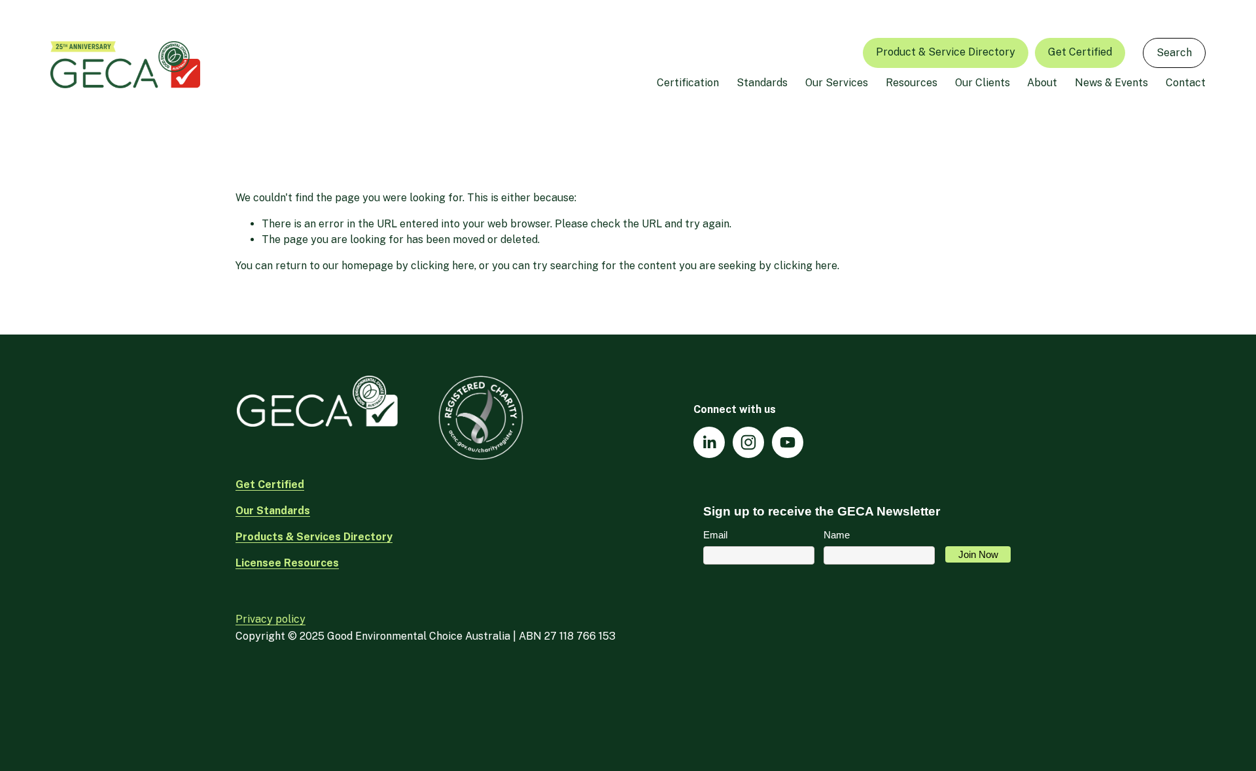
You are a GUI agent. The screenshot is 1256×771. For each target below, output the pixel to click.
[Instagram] (748, 442)
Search (1174, 52)
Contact (1186, 82)
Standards (762, 82)
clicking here (442, 265)
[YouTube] (787, 442)
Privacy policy (270, 619)
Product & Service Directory (945, 52)
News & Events (1111, 82)
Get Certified (1080, 52)
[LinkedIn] (709, 442)
